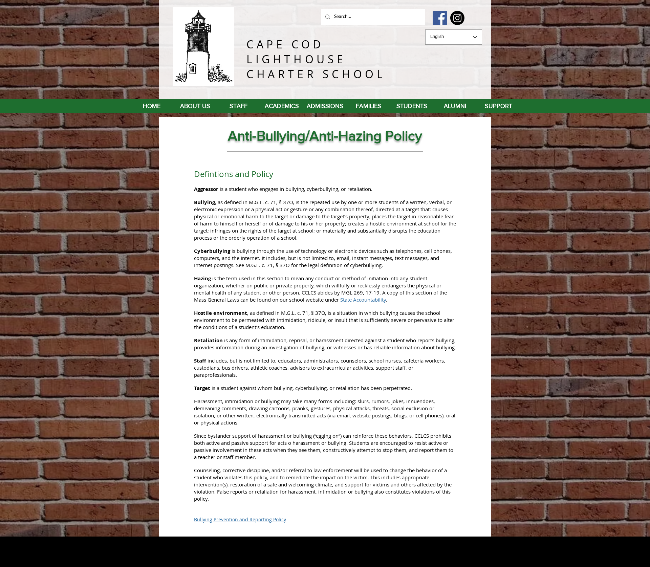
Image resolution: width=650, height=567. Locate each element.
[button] (498, 106)
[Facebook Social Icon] (440, 18)
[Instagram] (457, 18)
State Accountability (363, 299)
